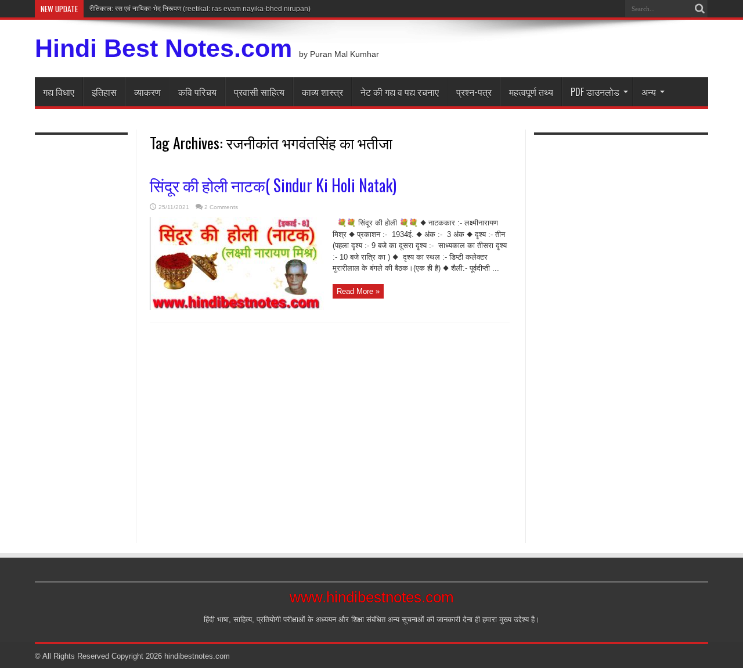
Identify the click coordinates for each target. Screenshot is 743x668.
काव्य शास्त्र (322, 92)
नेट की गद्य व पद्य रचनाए (399, 92)
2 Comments (221, 207)
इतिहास (104, 92)
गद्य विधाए (58, 92)
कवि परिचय (197, 92)
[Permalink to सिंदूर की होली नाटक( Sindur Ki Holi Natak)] (237, 307)
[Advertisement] (81, 332)
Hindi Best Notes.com (163, 48)
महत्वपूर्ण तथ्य (531, 92)
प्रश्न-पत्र (474, 92)
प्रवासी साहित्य (259, 92)
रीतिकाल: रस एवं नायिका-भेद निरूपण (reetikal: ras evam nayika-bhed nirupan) (200, 9)
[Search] (699, 8)
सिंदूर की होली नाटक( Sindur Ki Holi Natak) (273, 185)
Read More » (358, 291)
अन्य (648, 92)
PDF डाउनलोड (595, 92)
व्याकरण (147, 92)
